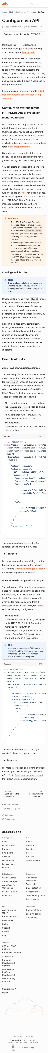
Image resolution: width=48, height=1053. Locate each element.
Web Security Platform (8, 980)
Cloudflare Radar (10, 916)
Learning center (33, 914)
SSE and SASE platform (9, 947)
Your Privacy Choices (25, 1048)
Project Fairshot (9, 891)
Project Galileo (9, 877)
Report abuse (32, 899)
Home (4, 12)
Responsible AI (33, 891)
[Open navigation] (43, 3)
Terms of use (21, 1042)
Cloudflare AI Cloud (11, 952)
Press (29, 853)
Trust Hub (30, 884)
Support (6, 928)
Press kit (30, 856)
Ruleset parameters (20, 146)
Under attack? (8, 860)
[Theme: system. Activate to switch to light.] (38, 4)
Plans (4, 841)
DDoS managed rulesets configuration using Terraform (23, 95)
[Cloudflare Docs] (5, 3)
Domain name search (8, 865)
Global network (33, 860)
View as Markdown (34, 27)
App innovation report (9, 911)
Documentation (33, 910)
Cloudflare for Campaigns (9, 886)
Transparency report (36, 895)
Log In (5, 992)
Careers (30, 845)
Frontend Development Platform (8, 963)
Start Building (8, 989)
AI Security (7, 956)
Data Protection (33, 888)
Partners (6, 849)
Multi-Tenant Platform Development (8, 972)
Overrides (32, 12)
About (29, 841)
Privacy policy (15, 1040)
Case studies (8, 920)
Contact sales (8, 845)
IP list (23, 192)
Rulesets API (28, 52)
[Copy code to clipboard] (43, 441)
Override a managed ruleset (29, 568)
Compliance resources (31, 879)
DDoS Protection (15, 12)
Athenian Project (10, 881)
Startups (6, 856)
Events (5, 931)
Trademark (33, 1042)
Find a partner (8, 853)
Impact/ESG (7, 895)
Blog (4, 935)
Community (31, 917)
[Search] (32, 3)
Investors (30, 849)
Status (5, 924)
